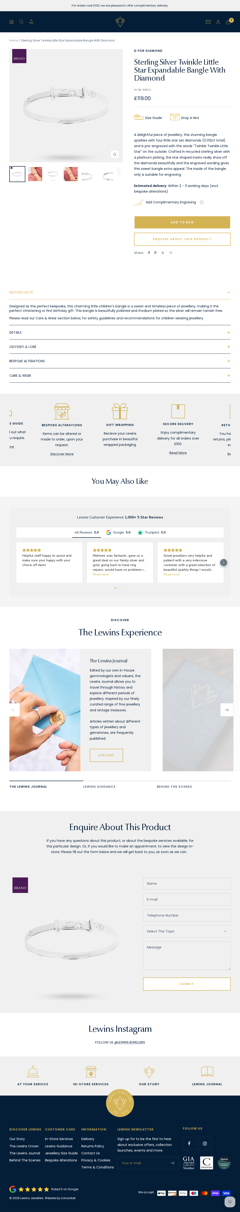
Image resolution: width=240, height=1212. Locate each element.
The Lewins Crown (24, 1146)
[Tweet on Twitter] (163, 252)
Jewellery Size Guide (61, 1153)
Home (13, 40)
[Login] (218, 22)
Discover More (62, 454)
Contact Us (90, 1153)
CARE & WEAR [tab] (20, 375)
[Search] (21, 22)
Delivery (87, 1139)
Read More (178, 453)
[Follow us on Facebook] (189, 1143)
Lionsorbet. (68, 1198)
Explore (106, 755)
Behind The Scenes (25, 1160)
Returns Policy (92, 1146)
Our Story (17, 1139)
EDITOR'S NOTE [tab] (21, 292)
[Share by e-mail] (170, 252)
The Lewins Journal (24, 1153)
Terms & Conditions (97, 1167)
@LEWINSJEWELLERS (129, 1042)
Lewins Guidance (58, 1146)
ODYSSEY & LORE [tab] (22, 346)
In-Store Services (59, 1139)
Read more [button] (101, 574)
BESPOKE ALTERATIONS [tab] (27, 361)
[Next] (226, 709)
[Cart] (228, 22)
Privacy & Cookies (95, 1160)
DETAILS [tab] (15, 332)
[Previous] (13, 709)
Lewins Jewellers (31, 1198)
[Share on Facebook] (149, 252)
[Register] (173, 1163)
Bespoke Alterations (61, 1160)
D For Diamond (148, 50)
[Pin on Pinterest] (155, 252)
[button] (16, 562)
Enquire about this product (182, 239)
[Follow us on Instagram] (205, 1143)
